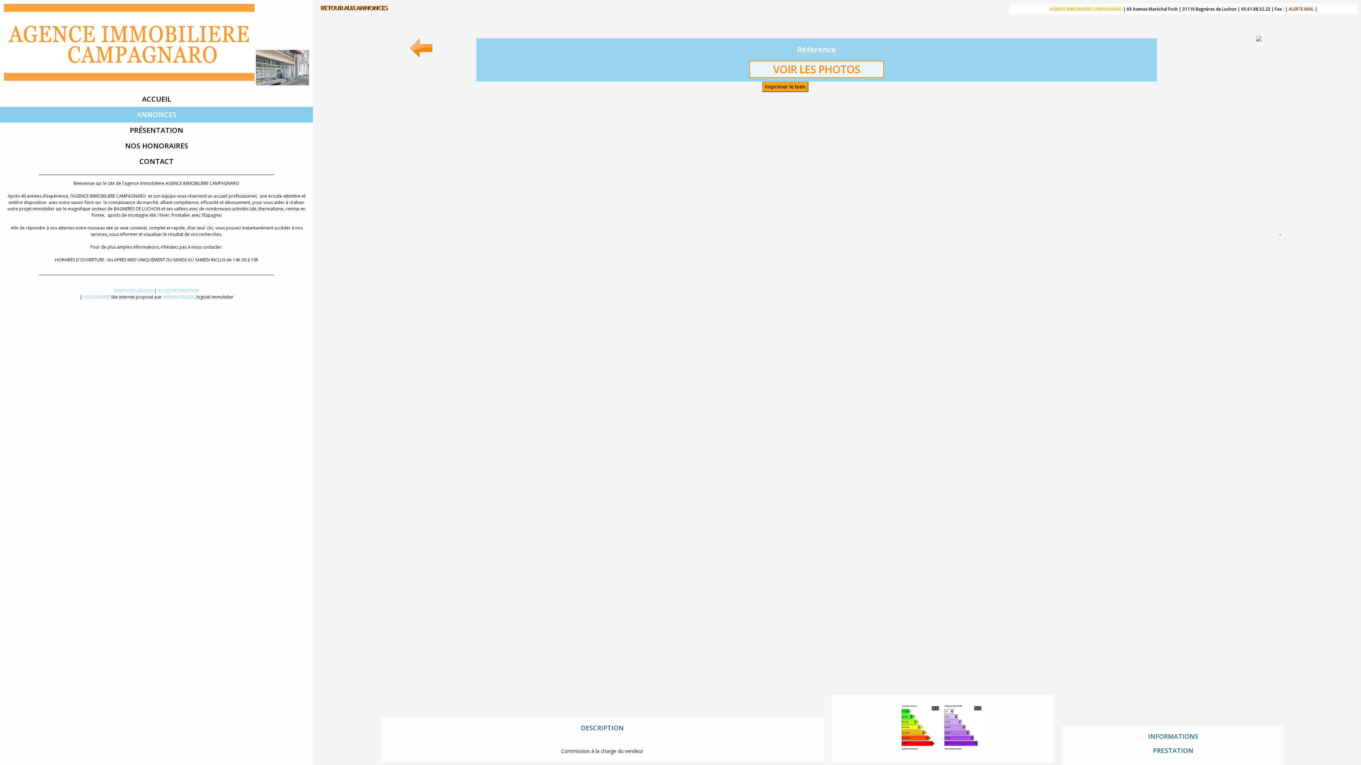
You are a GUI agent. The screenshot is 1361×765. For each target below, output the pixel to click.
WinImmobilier (178, 297)
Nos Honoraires (156, 146)
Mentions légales (133, 291)
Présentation (156, 130)
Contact (156, 161)
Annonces (157, 114)
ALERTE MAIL (1301, 9)
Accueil (156, 99)
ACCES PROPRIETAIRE (178, 291)
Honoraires (96, 297)
